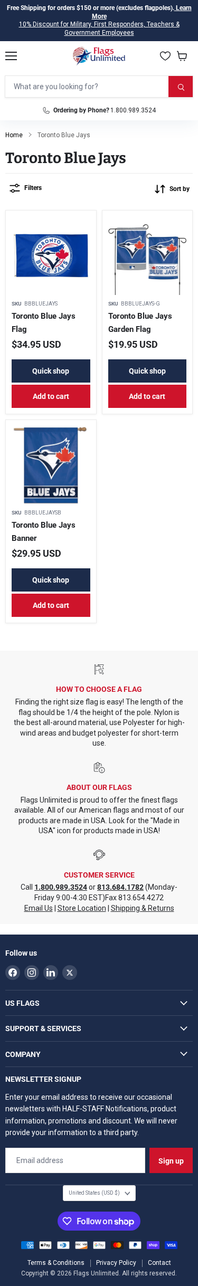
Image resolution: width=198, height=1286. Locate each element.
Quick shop (50, 371)
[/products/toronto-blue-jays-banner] (51, 465)
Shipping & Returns (142, 908)
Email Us (38, 908)
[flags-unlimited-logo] (99, 56)
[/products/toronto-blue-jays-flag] (51, 255)
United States (94, 1193)
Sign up (171, 1161)
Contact (159, 1262)
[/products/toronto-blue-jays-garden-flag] (147, 255)
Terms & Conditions (55, 1262)
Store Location (82, 908)
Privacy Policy (116, 1262)
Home (14, 135)
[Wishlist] (165, 56)
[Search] (180, 86)
